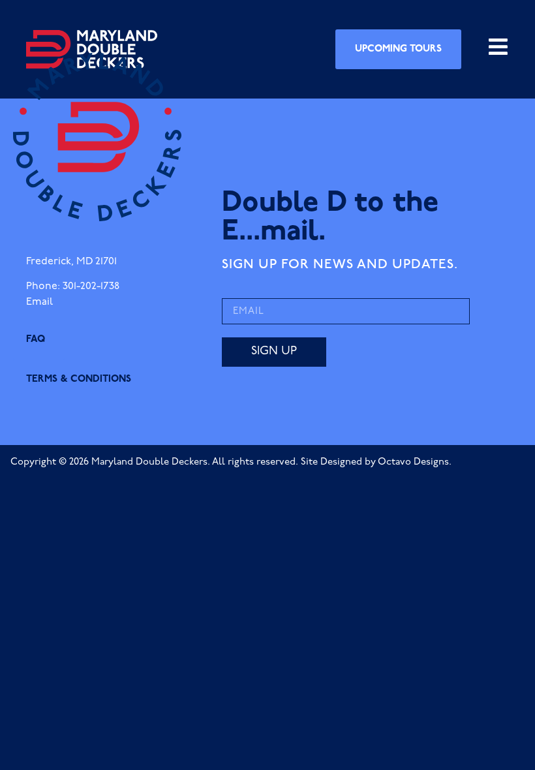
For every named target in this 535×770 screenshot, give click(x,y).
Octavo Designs (413, 462)
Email (39, 302)
